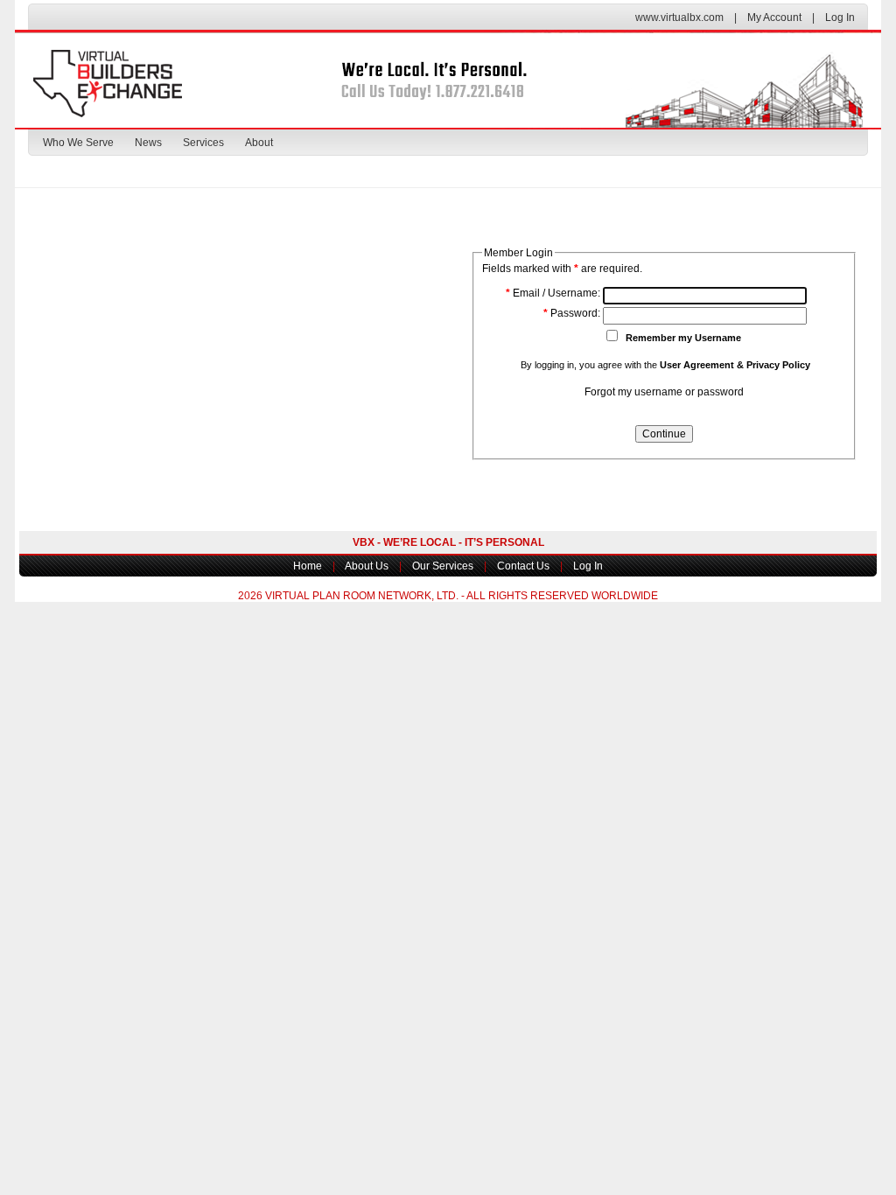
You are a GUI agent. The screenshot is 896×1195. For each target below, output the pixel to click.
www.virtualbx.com (679, 17)
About (259, 142)
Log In (840, 17)
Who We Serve (78, 142)
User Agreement (697, 365)
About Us (366, 566)
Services (203, 142)
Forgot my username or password (664, 392)
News (148, 142)
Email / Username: (553, 293)
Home (307, 566)
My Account (774, 17)
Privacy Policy (778, 365)
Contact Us (523, 566)
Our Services (442, 566)
